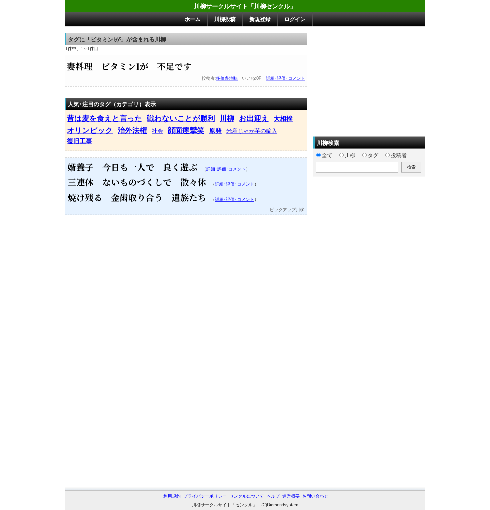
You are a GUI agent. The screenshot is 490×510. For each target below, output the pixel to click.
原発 (215, 130)
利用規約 (172, 496)
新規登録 (260, 19)
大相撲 (283, 118)
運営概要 (291, 496)
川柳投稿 (225, 19)
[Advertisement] (369, 79)
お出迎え (254, 118)
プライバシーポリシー (205, 496)
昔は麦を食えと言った (104, 118)
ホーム (193, 19)
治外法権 (132, 130)
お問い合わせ (315, 496)
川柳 (227, 118)
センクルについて (246, 496)
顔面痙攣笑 (186, 130)
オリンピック (90, 130)
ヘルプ (273, 496)
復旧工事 (79, 141)
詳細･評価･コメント (285, 78)
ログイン (295, 19)
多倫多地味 (227, 78)
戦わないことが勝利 (181, 118)
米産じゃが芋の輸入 (251, 130)
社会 (157, 130)
